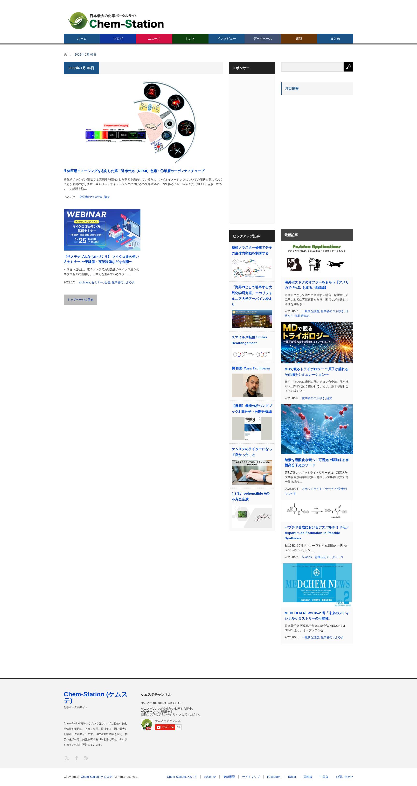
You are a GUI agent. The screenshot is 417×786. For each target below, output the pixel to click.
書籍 (299, 38)
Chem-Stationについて (182, 777)
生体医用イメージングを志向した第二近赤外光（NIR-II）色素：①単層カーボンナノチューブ (134, 171)
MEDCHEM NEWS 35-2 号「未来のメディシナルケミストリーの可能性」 (317, 615)
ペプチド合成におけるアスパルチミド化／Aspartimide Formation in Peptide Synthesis (317, 532)
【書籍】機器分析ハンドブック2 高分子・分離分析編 (252, 408)
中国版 (324, 777)
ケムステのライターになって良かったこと (252, 452)
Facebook (273, 777)
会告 (107, 282)
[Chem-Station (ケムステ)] (116, 21)
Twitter (292, 777)
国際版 (308, 777)
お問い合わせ (344, 777)
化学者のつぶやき (91, 197)
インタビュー (226, 38)
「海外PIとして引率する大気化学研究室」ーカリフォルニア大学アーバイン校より (252, 295)
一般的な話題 (310, 311)
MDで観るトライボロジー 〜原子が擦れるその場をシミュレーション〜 (316, 371)
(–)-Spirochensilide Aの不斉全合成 (251, 496)
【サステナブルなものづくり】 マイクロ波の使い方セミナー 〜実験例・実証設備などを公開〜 (101, 259)
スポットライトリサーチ (318, 488)
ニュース (154, 38)
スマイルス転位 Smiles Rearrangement (249, 340)
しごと (190, 38)
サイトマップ (251, 777)
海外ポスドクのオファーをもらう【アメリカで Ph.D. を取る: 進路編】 (317, 284)
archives (84, 282)
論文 (107, 197)
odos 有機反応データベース (324, 557)
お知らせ (210, 777)
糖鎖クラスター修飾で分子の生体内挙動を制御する (252, 250)
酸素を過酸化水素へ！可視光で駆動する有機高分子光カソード (317, 462)
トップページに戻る (80, 299)
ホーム (82, 38)
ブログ (118, 38)
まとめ (335, 38)
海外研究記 (302, 315)
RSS (86, 758)
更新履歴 (229, 777)
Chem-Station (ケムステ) (96, 697)
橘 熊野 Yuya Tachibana (251, 368)
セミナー (97, 282)
